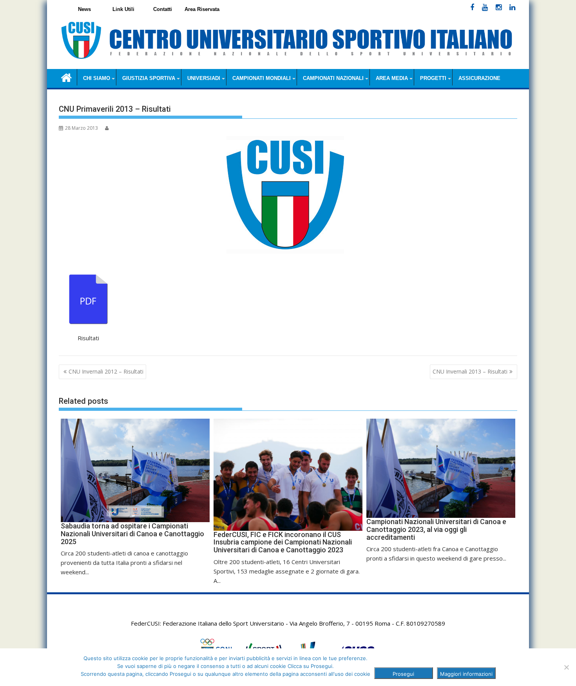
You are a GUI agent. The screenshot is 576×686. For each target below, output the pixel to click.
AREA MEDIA (392, 78)
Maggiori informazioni (466, 674)
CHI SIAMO (96, 78)
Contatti (162, 9)
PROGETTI (433, 78)
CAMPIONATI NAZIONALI (333, 78)
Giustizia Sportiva (148, 78)
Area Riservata (202, 9)
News (84, 9)
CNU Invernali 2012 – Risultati (106, 371)
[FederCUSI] (66, 77)
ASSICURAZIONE (479, 78)
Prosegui (403, 674)
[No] (566, 667)
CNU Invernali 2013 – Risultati (470, 371)
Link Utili (123, 9)
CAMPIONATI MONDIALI (261, 78)
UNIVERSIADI (203, 78)
